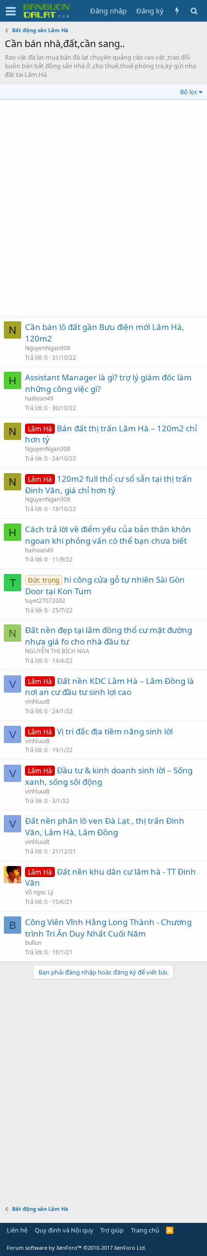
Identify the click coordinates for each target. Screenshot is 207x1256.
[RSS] (169, 1230)
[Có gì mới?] (176, 11)
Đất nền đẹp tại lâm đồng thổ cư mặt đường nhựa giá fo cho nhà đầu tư (108, 635)
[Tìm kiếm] (193, 11)
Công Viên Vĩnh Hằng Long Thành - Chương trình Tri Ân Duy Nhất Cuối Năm (108, 927)
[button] (11, 11)
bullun (33, 943)
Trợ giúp (112, 1230)
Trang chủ (145, 1230)
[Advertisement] (103, 208)
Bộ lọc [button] (188, 91)
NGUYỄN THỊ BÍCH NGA (57, 651)
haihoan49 (39, 398)
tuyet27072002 (45, 601)
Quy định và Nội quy (64, 1230)
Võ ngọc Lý (39, 892)
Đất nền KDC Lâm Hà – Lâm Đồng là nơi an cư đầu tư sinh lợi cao (109, 686)
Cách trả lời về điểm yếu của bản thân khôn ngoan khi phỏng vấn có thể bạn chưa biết (108, 535)
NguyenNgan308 (47, 348)
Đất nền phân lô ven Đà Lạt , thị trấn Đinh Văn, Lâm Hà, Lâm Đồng (104, 826)
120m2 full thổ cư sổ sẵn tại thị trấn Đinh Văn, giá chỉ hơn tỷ (108, 484)
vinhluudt (37, 701)
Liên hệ (17, 1230)
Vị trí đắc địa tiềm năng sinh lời (115, 731)
